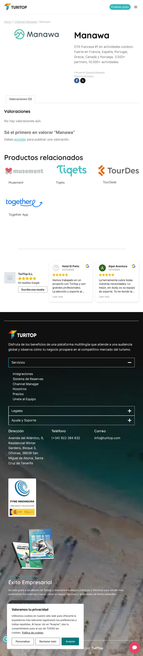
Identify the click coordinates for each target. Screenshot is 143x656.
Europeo (89, 76)
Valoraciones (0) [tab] (20, 99)
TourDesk (109, 182)
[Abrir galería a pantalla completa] (65, 38)
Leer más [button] (57, 296)
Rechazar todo (47, 641)
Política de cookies (32, 632)
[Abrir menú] (135, 7)
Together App (18, 215)
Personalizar (23, 641)
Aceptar (70, 641)
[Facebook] (76, 80)
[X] (82, 80)
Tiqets (60, 182)
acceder (20, 139)
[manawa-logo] (36, 34)
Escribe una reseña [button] (32, 289)
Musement (16, 182)
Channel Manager (95, 72)
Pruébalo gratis (120, 6)
